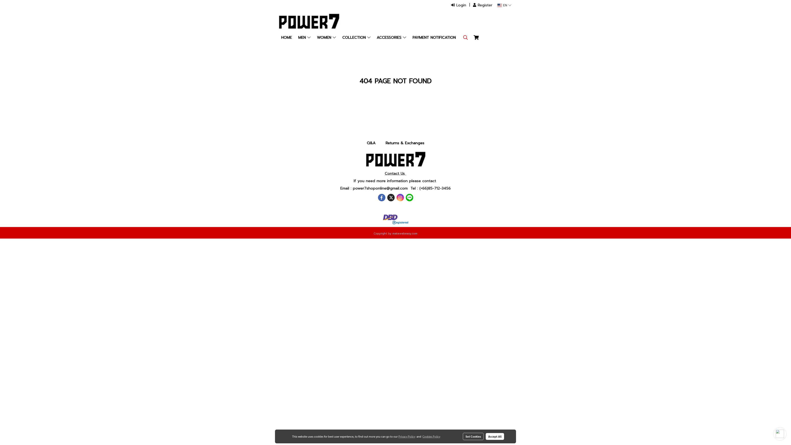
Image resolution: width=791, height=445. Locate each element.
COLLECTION (354, 37)
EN (505, 5)
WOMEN (325, 37)
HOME (286, 37)
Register (484, 5)
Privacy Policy (406, 436)
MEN (302, 37)
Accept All (495, 436)
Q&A (371, 143)
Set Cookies (473, 436)
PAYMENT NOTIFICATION (434, 37)
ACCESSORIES (390, 37)
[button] (465, 37)
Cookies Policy (431, 436)
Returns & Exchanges (405, 143)
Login (460, 5)
